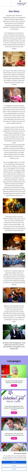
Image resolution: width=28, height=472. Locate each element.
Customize (14, 465)
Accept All (14, 462)
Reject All (14, 469)
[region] (14, 461)
